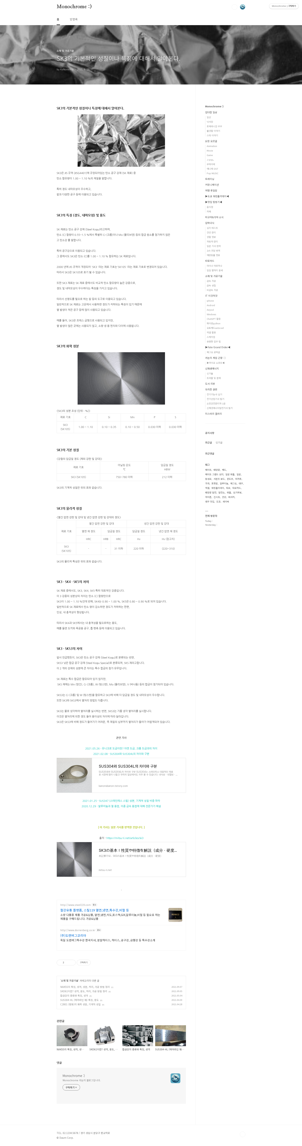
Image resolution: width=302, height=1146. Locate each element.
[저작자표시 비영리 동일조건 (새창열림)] (95, 962)
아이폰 (208, 497)
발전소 (221, 492)
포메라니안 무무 (214, 126)
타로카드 (209, 261)
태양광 (217, 469)
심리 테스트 (212, 228)
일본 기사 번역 (214, 246)
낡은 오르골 (211, 141)
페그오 (233, 483)
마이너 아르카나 (214, 265)
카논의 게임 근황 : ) (215, 358)
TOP (242, 1134)
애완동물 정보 (213, 255)
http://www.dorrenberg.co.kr (77, 930)
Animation (212, 146)
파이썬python (213, 323)
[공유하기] (67, 962)
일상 (209, 117)
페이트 (208, 469)
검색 (234, 7)
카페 (209, 211)
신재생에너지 (212, 368)
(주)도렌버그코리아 (73, 935)
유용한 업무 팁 (214, 341)
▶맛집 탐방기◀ (213, 202)
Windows (211, 314)
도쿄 (218, 501)
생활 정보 (211, 237)
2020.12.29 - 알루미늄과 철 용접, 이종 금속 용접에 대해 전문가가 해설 (121, 806)
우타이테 (211, 164)
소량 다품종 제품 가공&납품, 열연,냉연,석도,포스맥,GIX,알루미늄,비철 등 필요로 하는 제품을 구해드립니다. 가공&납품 (110, 917)
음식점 (210, 207)
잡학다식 (209, 223)
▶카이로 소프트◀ (216, 362)
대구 (241, 483)
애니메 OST (212, 168)
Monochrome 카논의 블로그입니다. (82, 1080)
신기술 (210, 373)
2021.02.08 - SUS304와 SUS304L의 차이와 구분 (121, 753)
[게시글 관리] (72, 962)
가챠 (207, 483)
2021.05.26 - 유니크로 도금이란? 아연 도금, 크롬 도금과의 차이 (121, 748)
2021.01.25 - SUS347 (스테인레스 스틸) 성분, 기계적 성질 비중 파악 (121, 800)
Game (210, 155)
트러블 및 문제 (214, 378)
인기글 (219, 442)
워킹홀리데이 (217, 488)
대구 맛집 (209, 501)
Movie (210, 150)
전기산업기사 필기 (215, 399)
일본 (239, 474)
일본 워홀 (230, 474)
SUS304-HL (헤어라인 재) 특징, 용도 (79, 1000)
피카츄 (238, 478)
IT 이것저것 (211, 295)
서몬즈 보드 (219, 478)
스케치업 (211, 337)
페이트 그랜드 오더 (214, 474)
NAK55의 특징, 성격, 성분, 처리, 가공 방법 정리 (85, 987)
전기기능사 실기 (214, 394)
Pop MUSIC (212, 173)
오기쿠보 (237, 492)
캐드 (224, 469)
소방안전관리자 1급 (216, 403)
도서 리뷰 (210, 383)
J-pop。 (211, 159)
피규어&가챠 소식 (214, 217)
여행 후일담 (211, 190)
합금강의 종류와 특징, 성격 (74, 995)
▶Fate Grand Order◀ (217, 347)
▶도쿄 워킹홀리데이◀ (217, 196)
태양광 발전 (210, 492)
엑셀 (207, 488)
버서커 (231, 497)
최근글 (208, 442)
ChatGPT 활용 (214, 318)
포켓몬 (214, 483)
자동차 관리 (212, 241)
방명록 (74, 19)
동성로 (208, 478)
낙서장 (210, 121)
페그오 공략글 (213, 352)
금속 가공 (211, 281)
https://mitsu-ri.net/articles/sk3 (124, 837)
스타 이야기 (212, 135)
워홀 (229, 492)
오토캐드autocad (215, 328)
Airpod (210, 309)
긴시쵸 (217, 497)
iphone (210, 300)
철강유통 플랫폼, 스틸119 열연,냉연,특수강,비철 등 (94, 910)
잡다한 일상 (211, 112)
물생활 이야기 (213, 130)
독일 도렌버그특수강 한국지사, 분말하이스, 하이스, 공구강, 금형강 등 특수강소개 (107, 940)
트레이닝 (209, 179)
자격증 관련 (211, 389)
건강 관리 (211, 232)
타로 (228, 488)
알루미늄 (224, 483)
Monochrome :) (74, 6)
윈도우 (230, 478)
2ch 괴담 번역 (213, 250)
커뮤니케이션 (212, 184)
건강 (224, 497)
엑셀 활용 (211, 332)
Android (211, 305)
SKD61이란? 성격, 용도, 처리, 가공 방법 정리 (83, 991)
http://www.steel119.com (75, 904)
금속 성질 (211, 285)
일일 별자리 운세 (215, 270)
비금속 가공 (212, 290)
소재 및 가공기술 (69, 980)
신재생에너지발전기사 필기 (220, 408)
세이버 (226, 501)
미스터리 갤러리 (213, 413)
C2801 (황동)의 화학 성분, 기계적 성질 (80, 1004)
